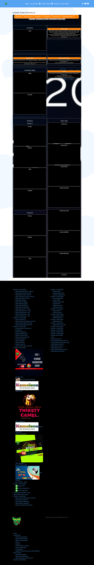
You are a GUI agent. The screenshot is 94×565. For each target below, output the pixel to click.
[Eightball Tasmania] (6, 3)
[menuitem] (20, 289)
